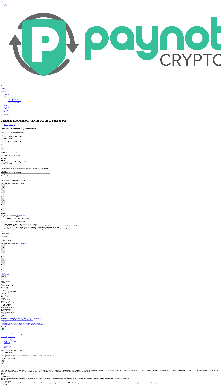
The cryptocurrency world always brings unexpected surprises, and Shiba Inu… (22, 324)
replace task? (24, 183)
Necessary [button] (3, 373)
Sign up (3, 5)
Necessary (5, 375)
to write (3, 337)
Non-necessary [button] (5, 379)
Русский (3, 91)
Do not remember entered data (10, 216)
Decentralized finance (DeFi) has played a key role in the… (17, 320)
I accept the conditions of (14, 215)
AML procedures (21, 215)
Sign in (7, 5)
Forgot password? (5, 274)
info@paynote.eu (10, 337)
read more (55, 355)
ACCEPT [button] (4, 356)
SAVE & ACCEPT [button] (6, 384)
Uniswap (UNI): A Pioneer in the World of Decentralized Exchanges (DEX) (21, 318)
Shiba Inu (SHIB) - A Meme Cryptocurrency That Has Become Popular (20, 323)
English (3, 88)
